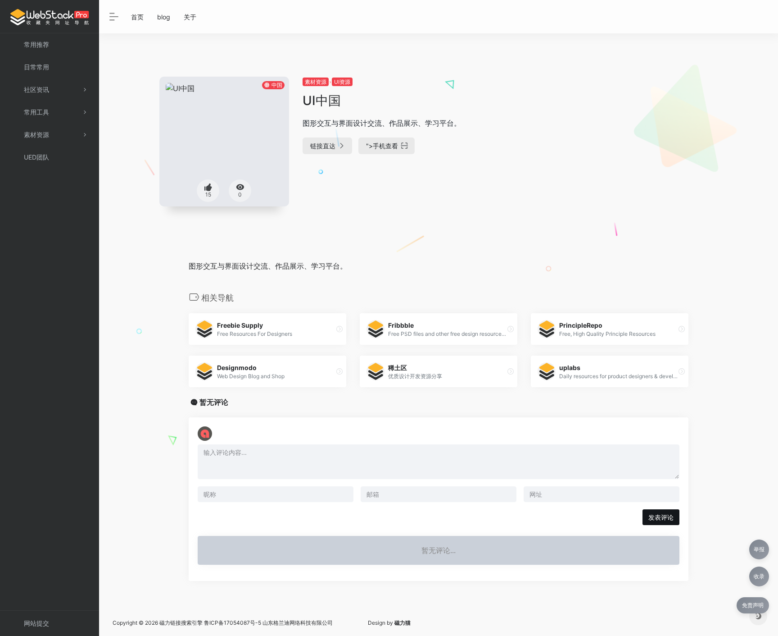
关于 (190, 17)
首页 (137, 17)
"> (382, 146)
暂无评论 (213, 402)
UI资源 (342, 81)
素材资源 (315, 81)
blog (163, 17)
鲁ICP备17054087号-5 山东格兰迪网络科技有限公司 (268, 622)
